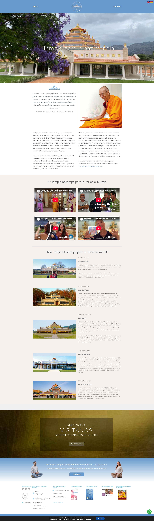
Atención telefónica (37, 502)
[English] (148, 2)
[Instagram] (26, 489)
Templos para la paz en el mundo (90, 166)
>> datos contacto (58, 502)
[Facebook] (23, 489)
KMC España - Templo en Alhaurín (39, 487)
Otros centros (27, 502)
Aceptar (100, 518)
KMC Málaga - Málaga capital (59, 487)
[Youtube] (29, 489)
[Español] (151, 2)
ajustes (89, 519)
